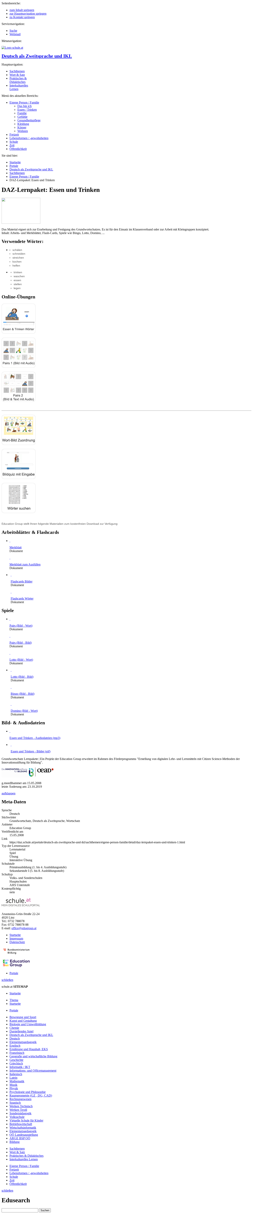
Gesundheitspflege (29, 120)
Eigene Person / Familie (24, 102)
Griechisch (16, 1063)
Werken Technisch (21, 1106)
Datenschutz (17, 942)
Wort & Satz (17, 74)
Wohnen (22, 131)
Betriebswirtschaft (20, 1124)
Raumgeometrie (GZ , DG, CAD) (30, 1095)
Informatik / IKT (19, 1067)
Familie (22, 113)
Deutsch (14, 1038)
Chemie (14, 1027)
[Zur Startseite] (12, 47)
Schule (13, 141)
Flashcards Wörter (22, 598)
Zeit (11, 145)
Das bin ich (24, 106)
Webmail (15, 34)
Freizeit (14, 134)
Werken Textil (18, 1109)
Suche (13, 30)
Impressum (16, 938)
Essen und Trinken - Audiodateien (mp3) (34, 738)
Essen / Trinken (27, 109)
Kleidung (23, 124)
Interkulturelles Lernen (23, 1159)
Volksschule (17, 1117)
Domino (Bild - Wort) (24, 710)
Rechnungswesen (20, 1099)
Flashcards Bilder (21, 581)
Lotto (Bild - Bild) (22, 676)
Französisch (16, 1052)
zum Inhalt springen (21, 10)
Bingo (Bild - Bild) (22, 693)
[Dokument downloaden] (9, 540)
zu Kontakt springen (22, 17)
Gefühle (22, 116)
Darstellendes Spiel (21, 1031)
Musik (13, 1084)
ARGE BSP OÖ (19, 1138)
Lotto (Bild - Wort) (21, 659)
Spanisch (15, 1102)
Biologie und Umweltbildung (27, 1024)
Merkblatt (15, 547)
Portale (13, 166)
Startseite (15, 162)
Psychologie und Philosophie (27, 1092)
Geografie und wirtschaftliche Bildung (33, 1056)
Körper (21, 127)
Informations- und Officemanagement (32, 1070)
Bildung (14, 1142)
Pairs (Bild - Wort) (20, 625)
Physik (13, 1088)
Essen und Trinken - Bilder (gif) (30, 751)
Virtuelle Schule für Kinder (26, 1120)
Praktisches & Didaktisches (18, 80)
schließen (7, 980)
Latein (13, 1077)
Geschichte (16, 1060)
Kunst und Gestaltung (23, 1020)
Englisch (14, 1045)
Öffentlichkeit (18, 148)
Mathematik (16, 1081)
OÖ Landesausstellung (23, 1134)
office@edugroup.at (23, 928)
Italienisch (15, 1074)
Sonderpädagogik (20, 1113)
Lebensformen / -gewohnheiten (28, 138)
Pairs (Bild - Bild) (20, 642)
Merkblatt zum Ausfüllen (25, 564)
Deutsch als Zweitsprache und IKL (37, 56)
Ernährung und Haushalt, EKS (28, 1049)
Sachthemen (17, 71)
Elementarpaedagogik (23, 1042)
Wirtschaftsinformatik (22, 1127)
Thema (13, 1000)
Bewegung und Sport (22, 1017)
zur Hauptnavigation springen (27, 13)
